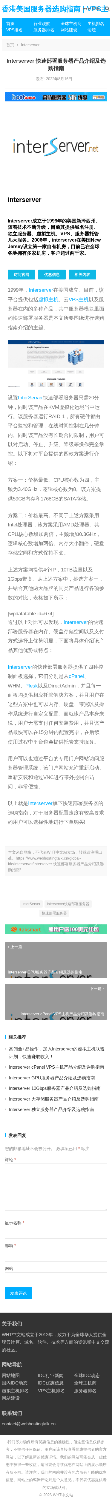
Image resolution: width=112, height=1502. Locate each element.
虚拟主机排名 (15, 1390)
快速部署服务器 (54, 913)
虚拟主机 (48, 299)
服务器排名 (43, 29)
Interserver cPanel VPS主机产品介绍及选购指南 (56, 1067)
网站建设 (69, 29)
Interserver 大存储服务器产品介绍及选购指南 (54, 1098)
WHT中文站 (63, 1495)
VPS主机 (79, 299)
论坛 (92, 29)
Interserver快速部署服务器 (68, 904)
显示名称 (14, 1222)
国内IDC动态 (14, 1382)
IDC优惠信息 (51, 1382)
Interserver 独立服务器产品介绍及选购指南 (51, 1109)
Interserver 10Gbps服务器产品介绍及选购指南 (55, 1088)
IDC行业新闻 (51, 1375)
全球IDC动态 (87, 1375)
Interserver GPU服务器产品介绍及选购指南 (52, 1077)
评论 (10, 1159)
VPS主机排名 (51, 1390)
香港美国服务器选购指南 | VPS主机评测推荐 (55, 18)
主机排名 (96, 23)
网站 (9, 1268)
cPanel (76, 676)
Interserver (30, 45)
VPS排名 (14, 29)
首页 (10, 23)
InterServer (30, 397)
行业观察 (41, 23)
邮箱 (10, 1245)
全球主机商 (71, 23)
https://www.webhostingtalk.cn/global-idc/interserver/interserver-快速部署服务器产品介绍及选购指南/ (56, 864)
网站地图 (11, 1375)
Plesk (31, 685)
